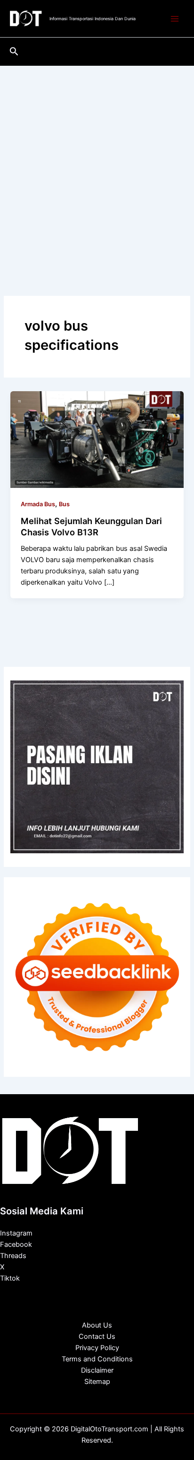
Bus (64, 504)
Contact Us (97, 1336)
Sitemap (97, 1381)
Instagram (16, 1233)
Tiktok (10, 1278)
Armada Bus (38, 504)
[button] (14, 51)
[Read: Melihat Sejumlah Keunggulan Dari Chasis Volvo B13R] (96, 439)
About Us (97, 1325)
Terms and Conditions (97, 1359)
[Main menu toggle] (175, 19)
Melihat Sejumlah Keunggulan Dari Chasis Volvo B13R (91, 526)
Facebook (16, 1244)
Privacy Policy (97, 1348)
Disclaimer (97, 1370)
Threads (13, 1255)
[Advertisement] (97, 167)
